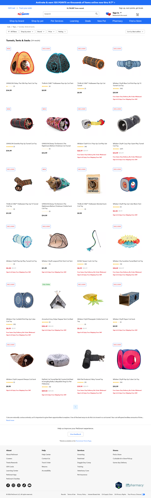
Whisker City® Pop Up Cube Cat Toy (126, 379)
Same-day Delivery (120, 463)
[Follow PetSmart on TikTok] (24, 485)
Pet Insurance (82, 475)
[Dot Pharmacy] (135, 485)
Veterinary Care (83, 471)
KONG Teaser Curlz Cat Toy (87, 261)
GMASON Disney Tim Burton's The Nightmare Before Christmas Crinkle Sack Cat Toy (57, 206)
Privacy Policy (81, 494)
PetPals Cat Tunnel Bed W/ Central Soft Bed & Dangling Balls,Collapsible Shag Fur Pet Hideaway (57, 381)
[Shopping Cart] (140, 14)
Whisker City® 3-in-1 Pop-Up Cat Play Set (92, 144)
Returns (44, 467)
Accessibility (46, 471)
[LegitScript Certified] (118, 485)
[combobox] (71, 13)
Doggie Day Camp (84, 463)
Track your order (25, 8)
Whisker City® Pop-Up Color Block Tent (127, 204)
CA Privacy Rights (120, 494)
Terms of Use (71, 494)
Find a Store (117, 455)
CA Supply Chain (107, 494)
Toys (14, 27)
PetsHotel (80, 459)
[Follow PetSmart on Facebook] (8, 485)
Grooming (80, 455)
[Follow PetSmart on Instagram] (13, 485)
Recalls (63, 494)
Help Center (46, 455)
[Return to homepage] (23, 13)
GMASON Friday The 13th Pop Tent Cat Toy (21, 83)
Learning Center (12, 471)
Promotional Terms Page (83, 441)
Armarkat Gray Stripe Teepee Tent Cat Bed (57, 319)
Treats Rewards (11, 463)
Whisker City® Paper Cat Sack (124, 319)
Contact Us (46, 459)
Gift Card (11, 8)
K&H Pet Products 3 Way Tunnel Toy (90, 379)
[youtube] (29, 485)
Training (80, 467)
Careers (9, 459)
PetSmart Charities (13, 479)
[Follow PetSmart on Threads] (19, 485)
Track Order (46, 463)
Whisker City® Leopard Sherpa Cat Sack (21, 379)
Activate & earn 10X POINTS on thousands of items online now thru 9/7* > (75, 2)
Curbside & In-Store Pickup (122, 459)
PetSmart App (11, 475)
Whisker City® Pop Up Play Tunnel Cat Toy (21, 261)
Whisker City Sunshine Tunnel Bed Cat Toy (128, 261)
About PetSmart (12, 455)
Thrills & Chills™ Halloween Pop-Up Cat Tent (57, 83)
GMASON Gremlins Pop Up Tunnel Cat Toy (21, 144)
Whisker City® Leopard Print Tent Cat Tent (57, 261)
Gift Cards (10, 467)
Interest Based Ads (94, 494)
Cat (8, 27)
